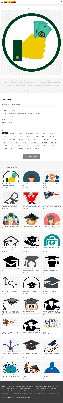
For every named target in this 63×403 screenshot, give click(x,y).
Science (58, 390)
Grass (41, 384)
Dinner (53, 393)
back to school (46, 139)
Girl (52, 388)
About (3, 400)
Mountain (59, 384)
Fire (30, 384)
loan (28, 139)
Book (16, 390)
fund (5, 133)
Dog (30, 386)
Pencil (30, 390)
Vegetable (45, 393)
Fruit (28, 393)
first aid (21, 139)
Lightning (46, 384)
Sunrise (54, 384)
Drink (19, 393)
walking (42, 388)
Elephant (41, 386)
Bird (13, 386)
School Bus (40, 390)
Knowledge (49, 390)
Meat (31, 393)
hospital (51, 133)
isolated (12, 133)
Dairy (12, 393)
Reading (26, 390)
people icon (51, 136)
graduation (53, 142)
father (58, 388)
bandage (29, 148)
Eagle (36, 386)
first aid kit (52, 145)
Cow (27, 386)
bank (38, 133)
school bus (20, 148)
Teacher (12, 390)
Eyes (38, 388)
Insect (56, 386)
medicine (29, 136)
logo (21, 136)
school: (4, 390)
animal (37, 148)
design (28, 145)
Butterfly (16, 386)
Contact (18, 400)
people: (4, 388)
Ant (7, 386)
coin (43, 136)
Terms (7, 400)
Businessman (27, 388)
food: (3, 393)
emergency (36, 139)
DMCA (23, 400)
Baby (11, 388)
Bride (14, 388)
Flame (33, 384)
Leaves (15, 384)
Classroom (21, 390)
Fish (45, 386)
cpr (11, 142)
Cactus (19, 384)
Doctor (32, 388)
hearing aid (37, 145)
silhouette (6, 136)
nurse (24, 142)
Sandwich (35, 393)
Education (35, 390)
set (44, 133)
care (5, 139)
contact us (38, 90)
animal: (4, 386)
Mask (8, 388)
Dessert (15, 393)
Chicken (23, 386)
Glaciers (37, 384)
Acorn (7, 384)
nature (17, 142)
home (46, 388)
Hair (49, 388)
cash (5, 142)
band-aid (20, 145)
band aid (6, 145)
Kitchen (49, 393)
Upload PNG (29, 400)
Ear (35, 388)
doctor (55, 139)
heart (12, 148)
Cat (20, 386)
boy (55, 388)
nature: (3, 384)
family (17, 388)
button (36, 136)
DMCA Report (7, 99)
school (5, 148)
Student (8, 390)
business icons (29, 133)
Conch (23, 384)
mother (21, 388)
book (13, 145)
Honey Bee (52, 386)
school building (33, 142)
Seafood (40, 393)
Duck (33, 386)
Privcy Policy (13, 400)
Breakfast (8, 393)
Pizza (57, 393)
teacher (14, 136)
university (12, 139)
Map (45, 390)
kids (45, 145)
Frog (48, 386)
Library (54, 390)
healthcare (44, 142)
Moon (50, 384)
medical (20, 133)
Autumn (11, 384)
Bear (10, 386)
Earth (27, 384)
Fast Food (24, 393)
